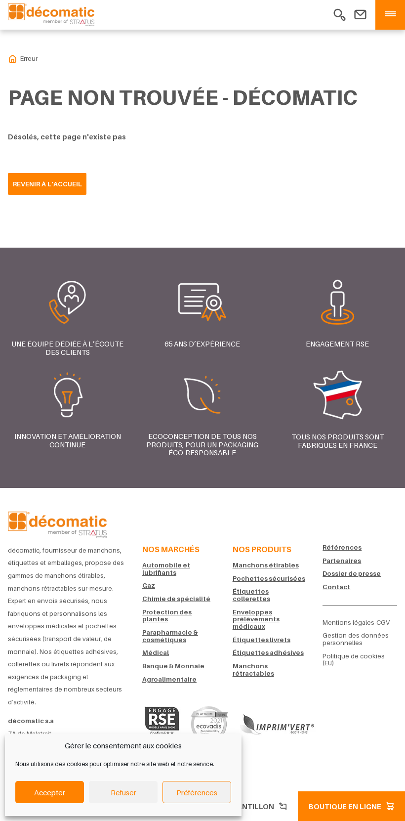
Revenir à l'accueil (47, 184)
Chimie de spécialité (176, 599)
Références (342, 547)
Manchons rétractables (253, 669)
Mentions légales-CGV (356, 622)
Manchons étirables (266, 565)
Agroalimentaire (169, 679)
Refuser (123, 792)
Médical (155, 652)
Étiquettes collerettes (251, 595)
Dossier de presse (352, 573)
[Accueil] (57, 523)
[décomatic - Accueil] (12, 58)
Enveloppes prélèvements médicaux (256, 619)
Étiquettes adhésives (268, 652)
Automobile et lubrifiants (166, 569)
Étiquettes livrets (261, 640)
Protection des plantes (167, 615)
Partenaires (342, 560)
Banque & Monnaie (173, 666)
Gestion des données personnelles (356, 639)
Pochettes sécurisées (269, 578)
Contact (336, 587)
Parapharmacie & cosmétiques (170, 636)
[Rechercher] (339, 13)
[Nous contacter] (360, 13)
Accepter (49, 792)
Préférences (196, 792)
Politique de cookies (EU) (354, 659)
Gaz (148, 585)
